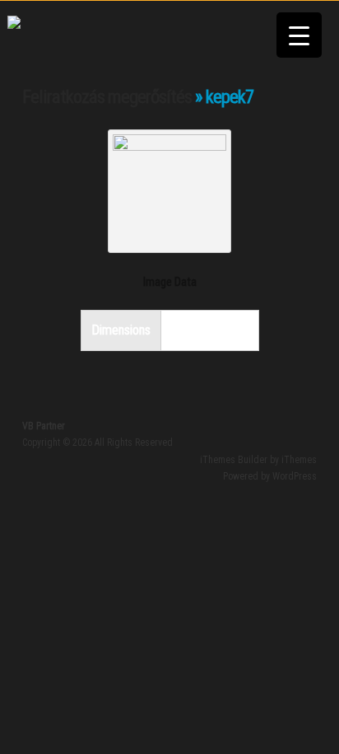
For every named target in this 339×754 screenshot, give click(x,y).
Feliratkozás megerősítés (107, 97)
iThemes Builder (233, 460)
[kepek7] (169, 145)
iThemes (299, 460)
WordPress (294, 476)
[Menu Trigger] (299, 35)
